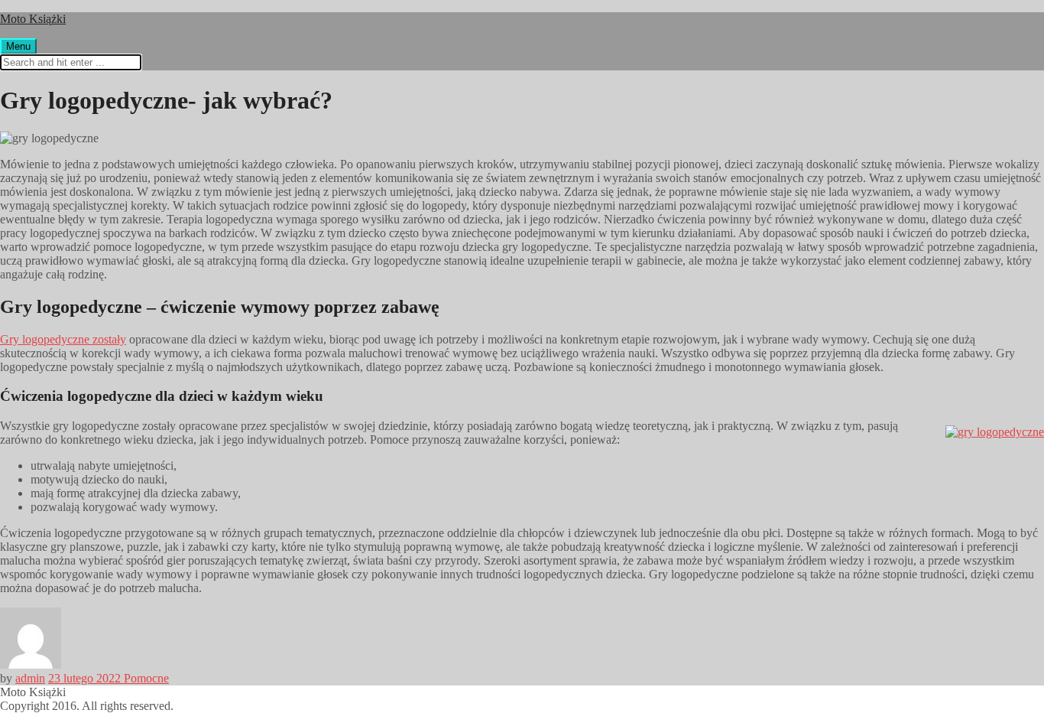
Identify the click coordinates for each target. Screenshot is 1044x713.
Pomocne (146, 678)
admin (30, 678)
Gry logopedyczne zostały (63, 339)
